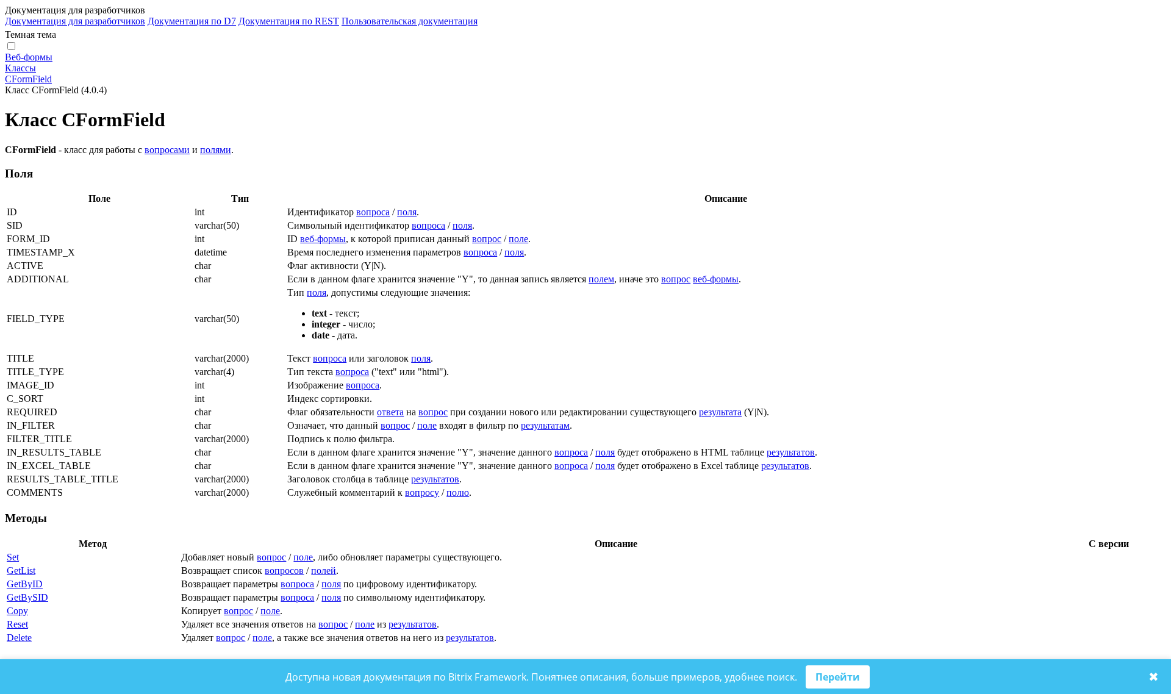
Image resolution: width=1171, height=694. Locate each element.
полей (323, 570)
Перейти (837, 677)
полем (601, 279)
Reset (17, 624)
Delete (19, 637)
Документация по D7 (192, 21)
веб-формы (323, 239)
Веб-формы (28, 57)
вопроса (373, 212)
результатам (545, 425)
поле (518, 239)
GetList (21, 570)
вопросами (167, 150)
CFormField (28, 79)
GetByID (25, 584)
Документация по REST (288, 21)
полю (457, 492)
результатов (791, 452)
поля (407, 212)
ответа (390, 412)
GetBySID (27, 597)
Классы (20, 68)
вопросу (422, 492)
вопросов (284, 570)
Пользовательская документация (410, 21)
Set (13, 557)
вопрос (486, 239)
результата (720, 412)
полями (215, 150)
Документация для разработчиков (75, 21)
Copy (17, 611)
